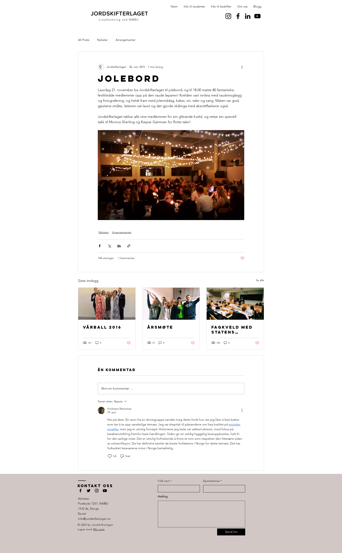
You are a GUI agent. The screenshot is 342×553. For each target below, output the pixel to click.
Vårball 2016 (102, 327)
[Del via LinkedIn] (119, 246)
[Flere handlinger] (241, 66)
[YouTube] (257, 16)
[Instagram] (228, 16)
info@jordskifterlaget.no (94, 519)
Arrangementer (125, 40)
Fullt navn (164, 480)
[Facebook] (238, 16)
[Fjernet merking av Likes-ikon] (109, 456)
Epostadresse (211, 480)
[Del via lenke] (129, 246)
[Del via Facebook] (100, 246)
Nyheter (102, 40)
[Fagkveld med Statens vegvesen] (235, 304)
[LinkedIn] (248, 16)
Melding (163, 496)
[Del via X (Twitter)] (109, 246)
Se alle (260, 280)
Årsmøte (160, 327)
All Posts (83, 40)
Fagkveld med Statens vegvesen (232, 330)
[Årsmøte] (171, 304)
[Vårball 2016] (106, 304)
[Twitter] (88, 490)
